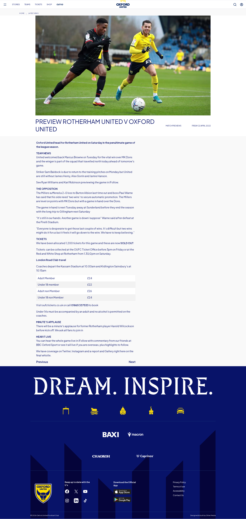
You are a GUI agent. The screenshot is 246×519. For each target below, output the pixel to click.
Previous (42, 361)
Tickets (38, 4)
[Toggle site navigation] (5, 4)
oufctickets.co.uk (52, 305)
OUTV (60, 4)
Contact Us (178, 495)
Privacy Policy (179, 482)
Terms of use (179, 486)
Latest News (33, 13)
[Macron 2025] (135, 434)
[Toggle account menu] (241, 4)
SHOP (49, 4)
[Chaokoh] (101, 456)
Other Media (211, 515)
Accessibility (179, 490)
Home (21, 13)
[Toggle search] (235, 4)
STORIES (16, 4)
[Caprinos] (145, 456)
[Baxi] (110, 434)
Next (132, 361)
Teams (27, 4)
